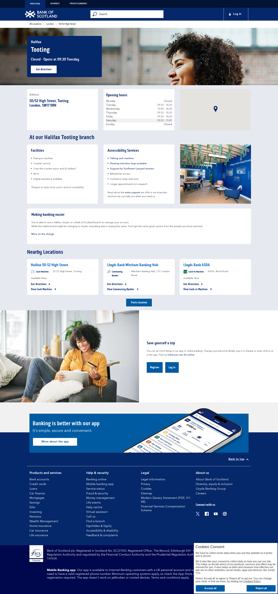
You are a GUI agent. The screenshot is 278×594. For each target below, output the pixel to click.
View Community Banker (121, 289)
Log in (172, 367)
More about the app (55, 441)
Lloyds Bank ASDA (196, 265)
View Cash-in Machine (195, 289)
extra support (132, 192)
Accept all (210, 588)
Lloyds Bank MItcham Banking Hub (132, 265)
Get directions (46, 70)
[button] (215, 109)
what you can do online (181, 355)
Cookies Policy (252, 581)
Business (55, 4)
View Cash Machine (41, 289)
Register (154, 367)
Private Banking (78, 4)
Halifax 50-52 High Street (49, 265)
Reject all (261, 588)
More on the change (42, 234)
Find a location (139, 302)
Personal (35, 4)
